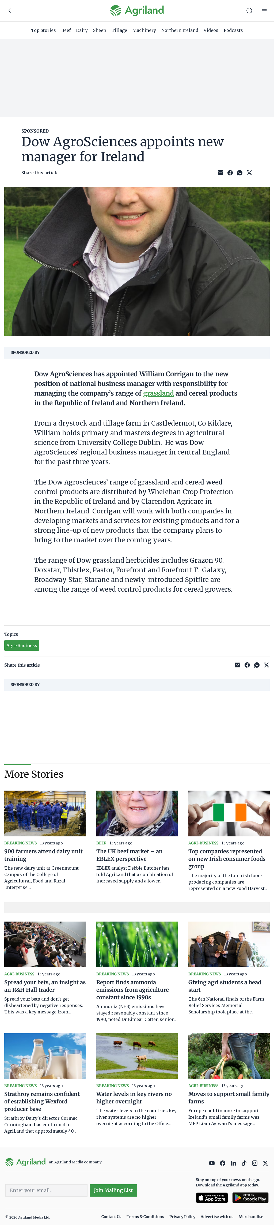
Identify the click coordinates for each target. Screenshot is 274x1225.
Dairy (82, 30)
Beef (66, 30)
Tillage (119, 30)
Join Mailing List (113, 1190)
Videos (211, 30)
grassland (158, 393)
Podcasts (233, 30)
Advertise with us (217, 1216)
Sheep (99, 30)
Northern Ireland (179, 30)
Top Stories (43, 30)
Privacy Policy (182, 1216)
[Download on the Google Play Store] (250, 1197)
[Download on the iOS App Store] (212, 1197)
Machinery (144, 30)
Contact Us (111, 1216)
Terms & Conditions (145, 1216)
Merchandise (251, 1216)
